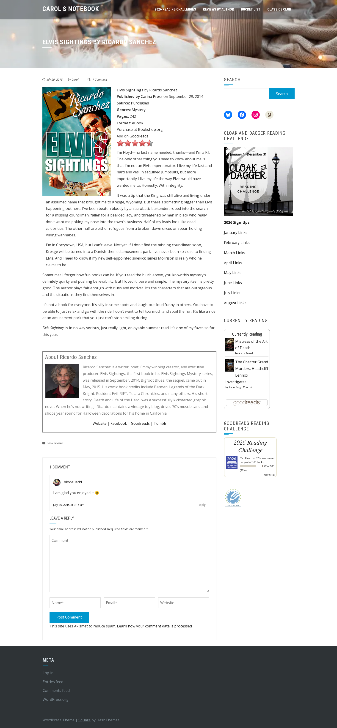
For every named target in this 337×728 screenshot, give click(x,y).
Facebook (118, 423)
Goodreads (139, 136)
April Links (233, 262)
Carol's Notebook (70, 9)
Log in (48, 672)
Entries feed (53, 681)
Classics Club (279, 9)
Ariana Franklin (246, 353)
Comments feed (56, 690)
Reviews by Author (218, 9)
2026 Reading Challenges (175, 9)
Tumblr (160, 423)
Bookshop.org (150, 129)
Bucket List (250, 9)
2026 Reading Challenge (250, 446)
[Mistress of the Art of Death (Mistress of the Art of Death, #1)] (229, 344)
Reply (202, 505)
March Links (234, 252)
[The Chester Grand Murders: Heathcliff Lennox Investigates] (229, 364)
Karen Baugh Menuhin (241, 387)
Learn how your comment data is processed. (155, 626)
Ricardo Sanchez (163, 90)
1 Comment (99, 79)
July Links (232, 292)
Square (84, 720)
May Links (232, 272)
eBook (137, 123)
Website (100, 423)
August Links (235, 302)
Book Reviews (55, 443)
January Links (235, 232)
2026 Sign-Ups (236, 222)
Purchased (140, 103)
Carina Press (152, 96)
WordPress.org (56, 699)
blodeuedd (73, 481)
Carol (75, 79)
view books (269, 474)
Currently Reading (247, 334)
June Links (233, 282)
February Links (237, 242)
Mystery (139, 109)
